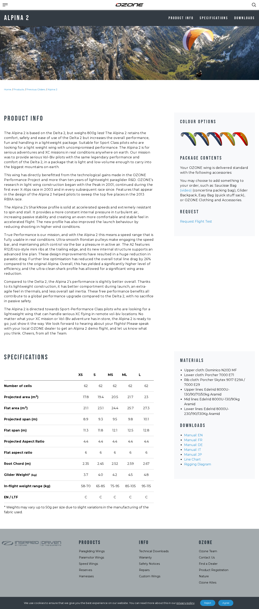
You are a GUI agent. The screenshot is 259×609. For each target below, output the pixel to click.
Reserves (85, 570)
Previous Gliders (36, 89)
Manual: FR (193, 440)
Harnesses (86, 576)
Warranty (145, 557)
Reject (207, 602)
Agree (225, 602)
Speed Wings (88, 564)
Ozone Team (208, 551)
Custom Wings (149, 576)
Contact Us (207, 557)
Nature (204, 576)
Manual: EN (193, 435)
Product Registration (213, 570)
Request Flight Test (196, 221)
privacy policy (185, 603)
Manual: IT (192, 450)
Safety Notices (149, 564)
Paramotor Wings (91, 557)
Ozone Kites (207, 582)
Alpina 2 (52, 89)
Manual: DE (193, 445)
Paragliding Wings (92, 551)
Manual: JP (193, 454)
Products (19, 89)
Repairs (144, 570)
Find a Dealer (208, 564)
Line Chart (192, 459)
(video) (186, 190)
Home (7, 89)
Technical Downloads (154, 551)
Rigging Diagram (197, 464)
